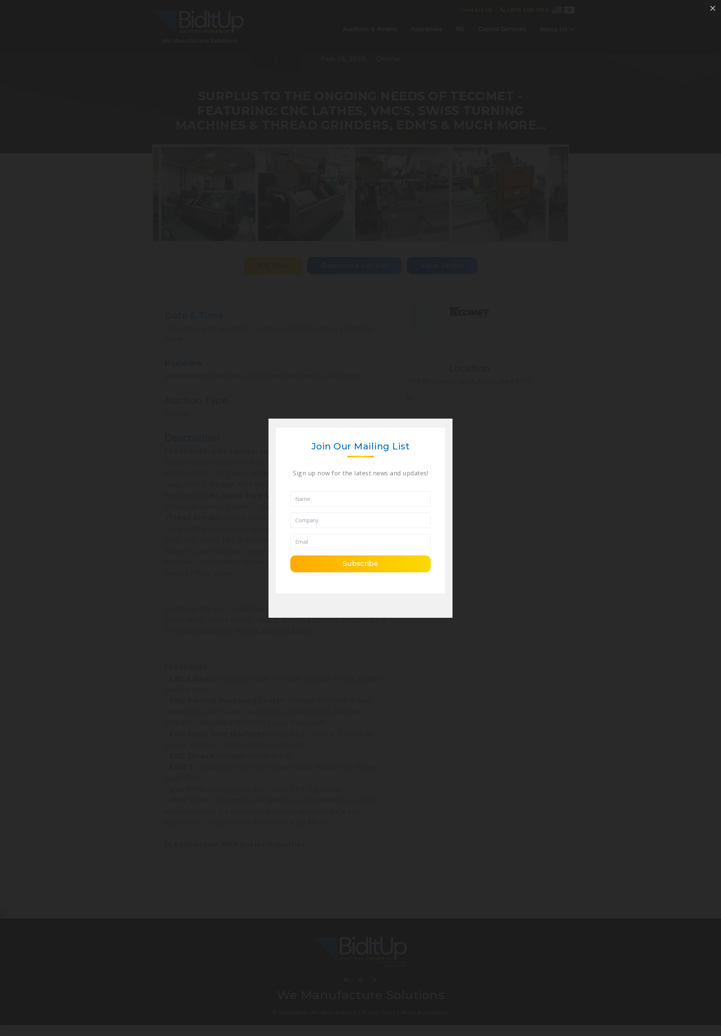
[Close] (712, 8)
